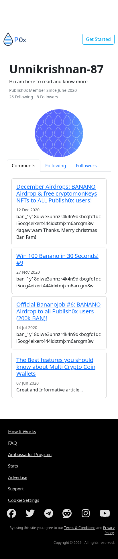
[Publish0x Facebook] (12, 513)
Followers (86, 165)
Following (55, 165)
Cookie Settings (23, 500)
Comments (24, 165)
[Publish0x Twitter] (31, 513)
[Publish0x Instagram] (86, 513)
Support (16, 488)
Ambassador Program (30, 454)
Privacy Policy (109, 530)
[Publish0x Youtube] (105, 513)
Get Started (98, 39)
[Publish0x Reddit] (68, 513)
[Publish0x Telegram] (50, 513)
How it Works (22, 431)
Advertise (17, 477)
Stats (13, 465)
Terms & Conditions (79, 527)
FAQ (12, 442)
